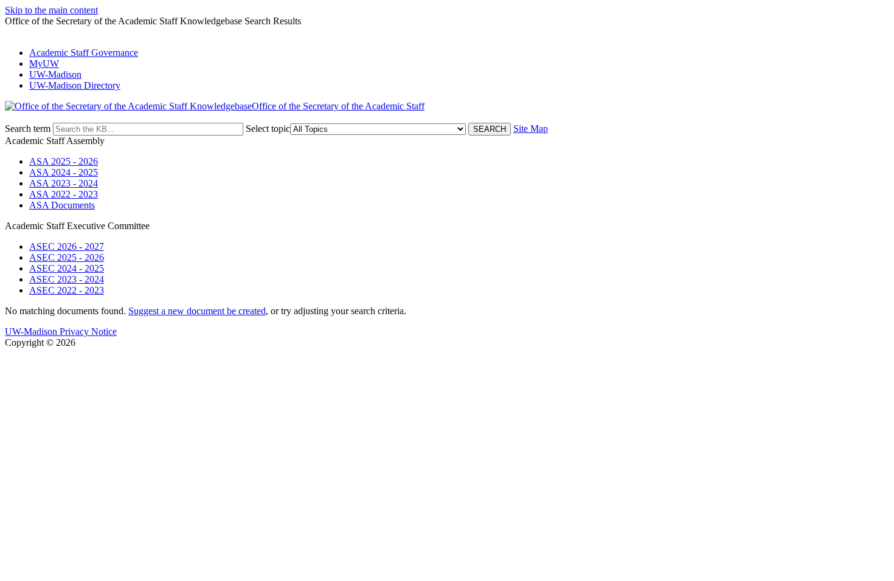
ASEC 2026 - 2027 (66, 246)
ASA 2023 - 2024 (63, 183)
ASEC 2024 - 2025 (66, 268)
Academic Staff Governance (83, 52)
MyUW (44, 63)
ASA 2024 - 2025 (63, 172)
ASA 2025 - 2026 (63, 161)
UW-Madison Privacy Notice (61, 331)
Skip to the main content (51, 10)
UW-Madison (55, 74)
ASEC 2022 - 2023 (66, 290)
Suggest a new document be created (197, 311)
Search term (27, 128)
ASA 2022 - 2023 (63, 194)
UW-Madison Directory (74, 85)
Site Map (530, 128)
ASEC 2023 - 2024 (66, 279)
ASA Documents (62, 205)
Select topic (268, 128)
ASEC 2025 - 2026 (66, 257)
